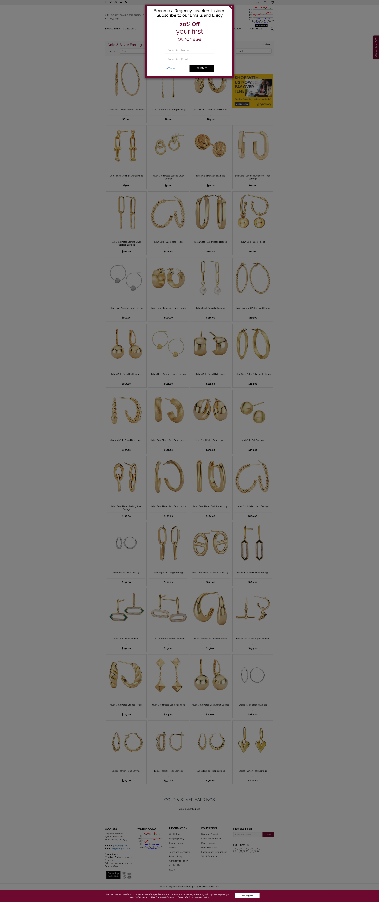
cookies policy (202, 897)
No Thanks (170, 68)
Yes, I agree (247, 895)
